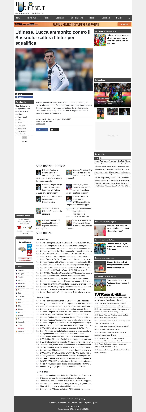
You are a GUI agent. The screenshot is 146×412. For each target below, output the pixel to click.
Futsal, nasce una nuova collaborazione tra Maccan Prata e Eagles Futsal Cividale (73, 325)
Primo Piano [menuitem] (32, 18)
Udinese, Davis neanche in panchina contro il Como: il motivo (52, 199)
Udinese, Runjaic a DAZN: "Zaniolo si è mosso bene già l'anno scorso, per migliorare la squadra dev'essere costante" (49, 175)
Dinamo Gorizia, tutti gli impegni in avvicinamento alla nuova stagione (68, 287)
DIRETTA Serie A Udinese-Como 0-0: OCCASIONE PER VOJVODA (68, 254)
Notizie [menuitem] (92, 18)
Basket (98, 258)
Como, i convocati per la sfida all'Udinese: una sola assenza (64, 301)
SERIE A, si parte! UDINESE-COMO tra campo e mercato (63, 315)
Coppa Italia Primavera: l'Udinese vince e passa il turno (62, 276)
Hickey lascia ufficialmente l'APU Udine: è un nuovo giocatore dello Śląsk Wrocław (73, 347)
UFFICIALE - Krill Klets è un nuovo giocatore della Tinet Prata (65, 328)
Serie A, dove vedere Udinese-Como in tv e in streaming (52, 211)
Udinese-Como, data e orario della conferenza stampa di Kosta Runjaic (69, 345)
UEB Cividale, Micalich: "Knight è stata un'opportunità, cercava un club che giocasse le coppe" (78, 339)
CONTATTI (82, 403)
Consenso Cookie (67, 399)
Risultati (24, 141)
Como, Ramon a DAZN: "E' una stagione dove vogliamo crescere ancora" (70, 259)
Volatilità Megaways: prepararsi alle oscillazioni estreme (62, 367)
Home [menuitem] (18, 18)
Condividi (43, 130)
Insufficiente (22, 129)
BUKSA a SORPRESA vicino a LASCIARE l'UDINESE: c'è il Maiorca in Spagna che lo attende (78, 353)
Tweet (55, 130)
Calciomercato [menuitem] (77, 18)
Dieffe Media (75, 407)
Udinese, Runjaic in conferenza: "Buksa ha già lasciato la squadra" (67, 323)
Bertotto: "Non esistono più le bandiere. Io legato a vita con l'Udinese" (118, 228)
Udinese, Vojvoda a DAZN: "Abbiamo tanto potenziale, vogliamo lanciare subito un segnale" (77, 265)
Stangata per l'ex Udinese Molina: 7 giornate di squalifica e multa (66, 304)
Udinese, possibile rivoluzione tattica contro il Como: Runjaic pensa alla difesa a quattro (75, 358)
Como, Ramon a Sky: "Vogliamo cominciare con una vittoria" (64, 257)
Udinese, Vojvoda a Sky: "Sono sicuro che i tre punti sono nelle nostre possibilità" (73, 251)
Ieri (101, 158)
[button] (24, 137)
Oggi (96, 158)
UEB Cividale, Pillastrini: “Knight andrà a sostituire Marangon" (65, 336)
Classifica (20, 267)
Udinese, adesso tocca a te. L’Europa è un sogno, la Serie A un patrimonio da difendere (75, 281)
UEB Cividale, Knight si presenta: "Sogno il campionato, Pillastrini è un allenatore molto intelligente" (80, 342)
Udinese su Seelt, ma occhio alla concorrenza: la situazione (64, 278)
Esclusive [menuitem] (60, 18)
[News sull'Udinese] (30, 7)
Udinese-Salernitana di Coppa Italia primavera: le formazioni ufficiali (67, 284)
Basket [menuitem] (119, 18)
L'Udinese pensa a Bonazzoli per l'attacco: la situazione (62, 378)
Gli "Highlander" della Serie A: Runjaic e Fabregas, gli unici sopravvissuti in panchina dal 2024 (78, 383)
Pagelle (98, 240)
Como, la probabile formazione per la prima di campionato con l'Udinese (69, 306)
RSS (95, 403)
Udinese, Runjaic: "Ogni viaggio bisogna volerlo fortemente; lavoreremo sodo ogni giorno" (76, 320)
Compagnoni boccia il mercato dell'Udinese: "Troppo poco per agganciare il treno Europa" (76, 356)
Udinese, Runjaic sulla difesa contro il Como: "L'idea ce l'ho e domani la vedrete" (72, 317)
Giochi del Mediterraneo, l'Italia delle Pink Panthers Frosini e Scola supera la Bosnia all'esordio (78, 375)
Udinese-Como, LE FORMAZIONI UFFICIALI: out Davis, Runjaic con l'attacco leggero (75, 270)
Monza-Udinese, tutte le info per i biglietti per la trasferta (62, 386)
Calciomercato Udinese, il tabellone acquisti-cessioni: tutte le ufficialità (68, 350)
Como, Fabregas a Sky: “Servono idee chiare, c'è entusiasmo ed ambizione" (71, 248)
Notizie (44, 119)
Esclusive (99, 222)
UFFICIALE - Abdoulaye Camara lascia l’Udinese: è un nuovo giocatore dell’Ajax (73, 273)
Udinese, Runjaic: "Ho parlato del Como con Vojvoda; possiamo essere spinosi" (72, 312)
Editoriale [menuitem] (106, 18)
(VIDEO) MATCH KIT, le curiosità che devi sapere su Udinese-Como (67, 361)
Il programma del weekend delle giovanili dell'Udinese (62, 334)
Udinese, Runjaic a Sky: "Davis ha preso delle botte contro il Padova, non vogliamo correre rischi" (79, 262)
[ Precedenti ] (24, 233)
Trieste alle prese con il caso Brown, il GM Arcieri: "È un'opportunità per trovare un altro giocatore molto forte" (84, 381)
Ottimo (20, 120)
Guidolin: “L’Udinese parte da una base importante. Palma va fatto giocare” (70, 364)
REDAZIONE (62, 403)
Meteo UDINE (25, 239)
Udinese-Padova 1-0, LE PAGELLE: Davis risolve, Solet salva (117, 246)
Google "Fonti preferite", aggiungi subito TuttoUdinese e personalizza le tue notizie (73, 292)
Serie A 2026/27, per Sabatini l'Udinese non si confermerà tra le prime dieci (70, 331)
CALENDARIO (72, 403)
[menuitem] (128, 18)
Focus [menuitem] (46, 18)
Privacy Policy (80, 399)
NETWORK (52, 403)
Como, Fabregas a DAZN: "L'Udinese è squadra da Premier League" (68, 243)
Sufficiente (21, 126)
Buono (20, 123)
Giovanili (99, 276)
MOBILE (90, 403)
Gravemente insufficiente (22, 133)
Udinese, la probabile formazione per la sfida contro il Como (64, 309)
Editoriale (99, 31)
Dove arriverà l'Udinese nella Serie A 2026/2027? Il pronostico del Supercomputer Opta (75, 389)
